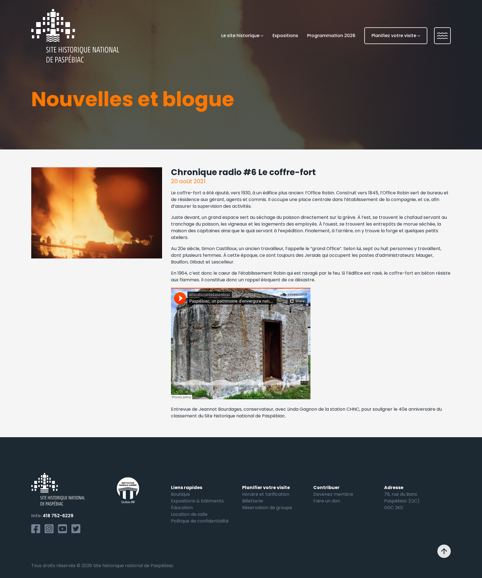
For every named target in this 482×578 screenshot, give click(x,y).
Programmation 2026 (331, 35)
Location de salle (189, 514)
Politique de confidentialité (200, 521)
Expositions (285, 35)
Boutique (180, 494)
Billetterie (252, 501)
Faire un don (326, 501)
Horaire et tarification (265, 494)
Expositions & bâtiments (197, 501)
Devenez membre (333, 494)
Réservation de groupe (267, 507)
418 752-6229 (58, 515)
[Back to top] (444, 551)
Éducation (182, 507)
